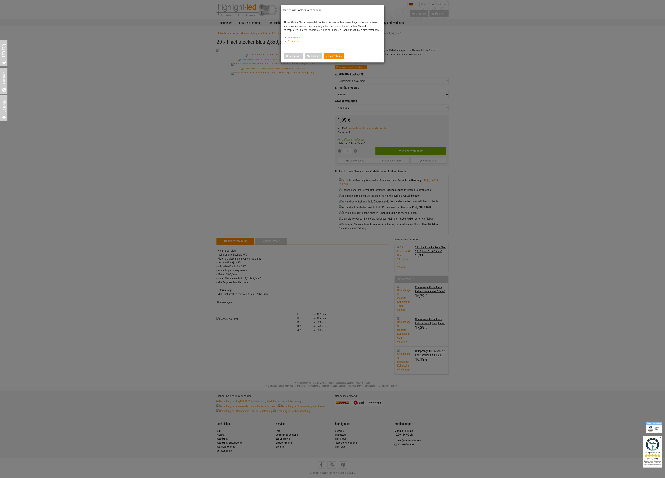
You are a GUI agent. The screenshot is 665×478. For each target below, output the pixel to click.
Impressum (294, 37)
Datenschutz (295, 41)
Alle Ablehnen (313, 56)
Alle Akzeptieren (334, 56)
